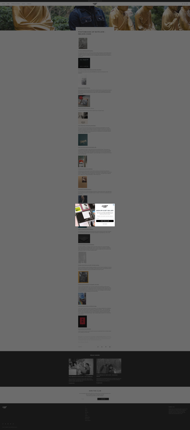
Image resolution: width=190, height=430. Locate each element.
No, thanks (105, 223)
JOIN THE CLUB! (105, 221)
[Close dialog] (113, 205)
